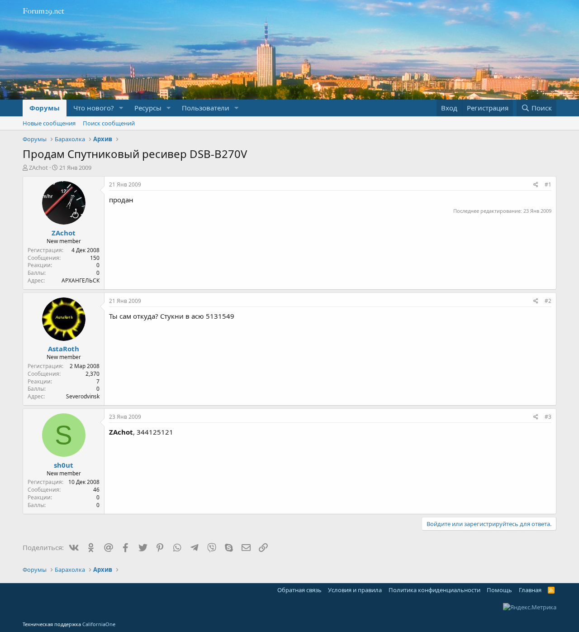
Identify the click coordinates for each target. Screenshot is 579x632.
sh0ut (63, 464)
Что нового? (93, 107)
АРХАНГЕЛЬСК (81, 280)
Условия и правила (355, 590)
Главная (530, 590)
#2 (548, 301)
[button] (121, 108)
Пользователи (205, 107)
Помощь (499, 590)
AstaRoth (63, 348)
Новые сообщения (49, 123)
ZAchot (38, 167)
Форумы (44, 107)
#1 (548, 184)
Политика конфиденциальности (434, 590)
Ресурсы (147, 107)
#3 (548, 417)
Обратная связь (299, 590)
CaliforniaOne (98, 624)
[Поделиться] (535, 185)
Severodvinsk (83, 396)
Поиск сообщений (109, 123)
